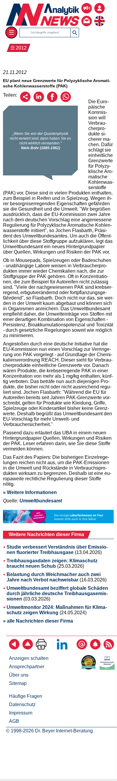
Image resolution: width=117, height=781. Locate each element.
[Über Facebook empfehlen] (52, 100)
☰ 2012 (18, 47)
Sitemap (18, 683)
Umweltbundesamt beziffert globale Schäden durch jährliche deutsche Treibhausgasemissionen (57, 593)
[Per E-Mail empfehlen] (25, 100)
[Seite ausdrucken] (41, 647)
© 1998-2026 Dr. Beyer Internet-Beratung (49, 730)
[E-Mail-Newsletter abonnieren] (82, 647)
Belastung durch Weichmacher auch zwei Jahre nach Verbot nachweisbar (54, 577)
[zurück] (14, 647)
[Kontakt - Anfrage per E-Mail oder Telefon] (86, 16)
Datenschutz (22, 704)
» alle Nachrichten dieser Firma (38, 620)
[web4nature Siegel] (89, 668)
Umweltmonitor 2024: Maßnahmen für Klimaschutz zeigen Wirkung (57, 610)
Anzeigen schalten (28, 658)
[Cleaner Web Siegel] (108, 668)
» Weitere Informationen (30, 492)
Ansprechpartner (26, 666)
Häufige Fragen (25, 696)
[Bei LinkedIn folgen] (62, 647)
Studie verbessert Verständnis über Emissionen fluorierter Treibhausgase (57, 549)
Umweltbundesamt (40, 500)
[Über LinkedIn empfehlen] (39, 100)
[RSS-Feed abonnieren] (109, 647)
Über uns (18, 674)
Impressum (20, 712)
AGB (14, 721)
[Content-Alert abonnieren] (95, 647)
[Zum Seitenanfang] (27, 647)
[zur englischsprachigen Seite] (99, 16)
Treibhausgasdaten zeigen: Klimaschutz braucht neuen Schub (52, 563)
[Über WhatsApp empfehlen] (65, 100)
